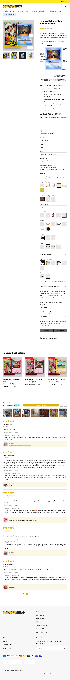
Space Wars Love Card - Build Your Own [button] (20, 445)
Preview (46, 330)
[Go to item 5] (44, 413)
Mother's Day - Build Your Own (11, 381)
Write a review (41, 405)
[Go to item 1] (7, 413)
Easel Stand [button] (12, 587)
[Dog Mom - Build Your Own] (57, 367)
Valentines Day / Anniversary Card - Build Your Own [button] (23, 520)
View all (64, 353)
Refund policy (7, 648)
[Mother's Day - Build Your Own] (12, 367)
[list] (18, 35)
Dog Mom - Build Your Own (56, 379)
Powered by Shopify (18, 670)
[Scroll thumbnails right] (65, 412)
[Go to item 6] (54, 413)
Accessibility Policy (42, 632)
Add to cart (60, 330)
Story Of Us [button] (12, 485)
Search (5, 641)
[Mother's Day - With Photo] (35, 367)
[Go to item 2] (17, 413)
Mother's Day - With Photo (34, 379)
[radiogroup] (53, 188)
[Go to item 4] (35, 413)
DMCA (38, 622)
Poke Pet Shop (9, 670)
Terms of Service (8, 644)
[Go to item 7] (63, 413)
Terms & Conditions (42, 625)
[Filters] (61, 405)
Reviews (53, 11)
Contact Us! (40, 629)
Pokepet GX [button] (12, 554)
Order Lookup (40, 618)
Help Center (40, 615)
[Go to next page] (46, 594)
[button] (66, 6)
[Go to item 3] (26, 413)
